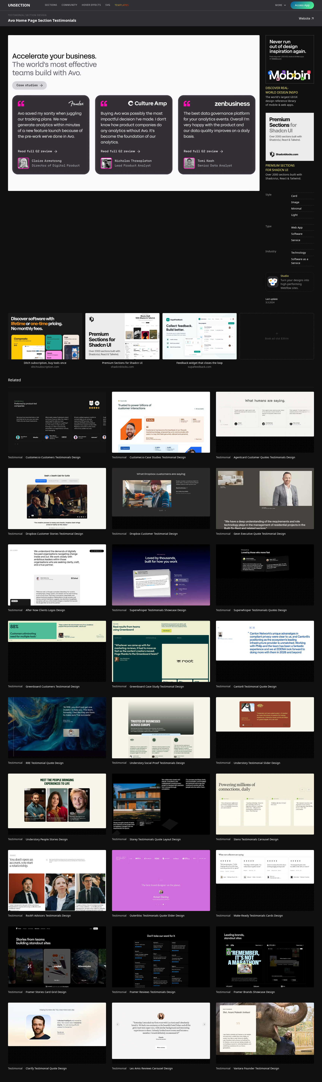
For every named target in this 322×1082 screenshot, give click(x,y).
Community (69, 5)
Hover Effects (91, 5)
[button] (280, 5)
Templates (122, 5)
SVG (107, 5)
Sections (51, 5)
